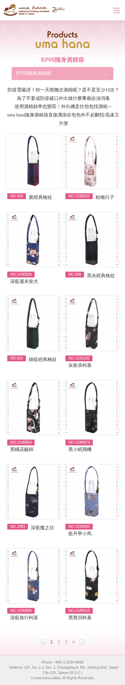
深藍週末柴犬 (24, 281)
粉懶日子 (105, 197)
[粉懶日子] (91, 161)
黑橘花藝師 (21, 449)
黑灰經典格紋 (101, 275)
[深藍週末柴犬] (33, 239)
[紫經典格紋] (33, 161)
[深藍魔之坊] (33, 491)
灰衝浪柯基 (80, 365)
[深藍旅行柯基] (33, 575)
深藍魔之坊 (42, 527)
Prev (43, 642)
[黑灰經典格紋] (91, 239)
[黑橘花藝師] (33, 407)
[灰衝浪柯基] (91, 323)
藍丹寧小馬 (80, 533)
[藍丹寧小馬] (91, 491)
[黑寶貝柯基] (91, 575)
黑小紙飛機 (80, 449)
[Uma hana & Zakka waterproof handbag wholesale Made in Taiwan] (34, 10)
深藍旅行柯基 (24, 617)
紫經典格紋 (40, 197)
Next (81, 642)
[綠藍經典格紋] (33, 323)
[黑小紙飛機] (91, 407)
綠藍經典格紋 (43, 359)
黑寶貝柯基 (80, 617)
